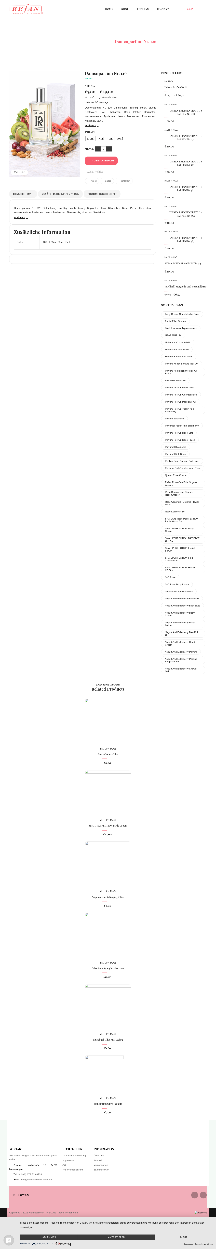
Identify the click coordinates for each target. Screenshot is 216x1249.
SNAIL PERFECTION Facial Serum (180, 549)
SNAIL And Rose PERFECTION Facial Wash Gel (181, 520)
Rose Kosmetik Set (175, 511)
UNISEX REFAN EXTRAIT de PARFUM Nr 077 (185, 137)
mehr (183, 1237)
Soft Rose (170, 577)
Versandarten (101, 1165)
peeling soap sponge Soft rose (182, 461)
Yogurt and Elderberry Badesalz (182, 598)
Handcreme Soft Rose (177, 349)
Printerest (124, 180)
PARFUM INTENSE (175, 380)
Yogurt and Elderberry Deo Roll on (181, 633)
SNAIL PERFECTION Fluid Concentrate (179, 559)
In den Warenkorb (102, 160)
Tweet (93, 180)
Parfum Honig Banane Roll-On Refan (181, 372)
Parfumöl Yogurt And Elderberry (182, 425)
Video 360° (19, 172)
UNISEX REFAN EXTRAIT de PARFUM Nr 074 (185, 214)
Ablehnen (49, 1237)
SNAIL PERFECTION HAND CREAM (180, 569)
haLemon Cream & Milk (178, 342)
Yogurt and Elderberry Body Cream (180, 614)
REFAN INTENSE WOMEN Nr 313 (183, 263)
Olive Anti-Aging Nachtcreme (108, 968)
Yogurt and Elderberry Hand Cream (180, 643)
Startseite (69, 41)
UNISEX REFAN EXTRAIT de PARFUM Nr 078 (185, 112)
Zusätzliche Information (60, 193)
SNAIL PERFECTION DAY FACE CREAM (182, 539)
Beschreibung (23, 193)
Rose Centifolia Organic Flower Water (182, 503)
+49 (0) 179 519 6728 (30, 1174)
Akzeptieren (116, 1237)
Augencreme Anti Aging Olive (108, 897)
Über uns (99, 1155)
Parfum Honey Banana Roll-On (181, 363)
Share (107, 180)
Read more (90, 125)
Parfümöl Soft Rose (175, 454)
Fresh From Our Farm (108, 684)
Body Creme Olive (108, 754)
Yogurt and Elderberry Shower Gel (181, 670)
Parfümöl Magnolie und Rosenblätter (186, 286)
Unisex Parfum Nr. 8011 (177, 87)
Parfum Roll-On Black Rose (179, 387)
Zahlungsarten (101, 1169)
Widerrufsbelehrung (73, 1169)
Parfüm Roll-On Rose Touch (180, 439)
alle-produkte (96, 41)
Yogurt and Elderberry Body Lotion (180, 624)
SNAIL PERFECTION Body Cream (179, 529)
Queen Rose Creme (175, 475)
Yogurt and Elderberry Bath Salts (182, 605)
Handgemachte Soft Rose (179, 356)
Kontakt (98, 1160)
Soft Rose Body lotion (177, 584)
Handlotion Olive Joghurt (108, 1103)
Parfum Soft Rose (174, 418)
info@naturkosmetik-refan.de (36, 1179)
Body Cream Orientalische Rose (182, 314)
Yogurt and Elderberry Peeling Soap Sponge (181, 660)
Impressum (68, 1160)
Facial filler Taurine (175, 321)
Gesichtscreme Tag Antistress (181, 328)
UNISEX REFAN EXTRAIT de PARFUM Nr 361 (185, 163)
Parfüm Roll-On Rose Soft (179, 432)
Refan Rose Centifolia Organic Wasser (181, 483)
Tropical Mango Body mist (179, 591)
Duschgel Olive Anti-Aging (108, 1039)
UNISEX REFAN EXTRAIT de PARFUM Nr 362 (185, 188)
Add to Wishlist (95, 171)
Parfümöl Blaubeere (175, 447)
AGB (64, 1165)
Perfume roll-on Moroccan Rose (182, 468)
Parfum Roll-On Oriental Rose (181, 394)
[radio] (91, 138)
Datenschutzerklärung (74, 1155)
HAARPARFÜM (173, 335)
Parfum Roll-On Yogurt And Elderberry (179, 410)
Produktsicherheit (102, 193)
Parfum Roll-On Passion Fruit (180, 401)
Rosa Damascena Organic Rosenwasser (179, 493)
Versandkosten (109, 97)
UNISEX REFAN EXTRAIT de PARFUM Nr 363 (185, 239)
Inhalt (90, 132)
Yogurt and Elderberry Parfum (181, 651)
